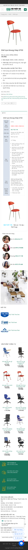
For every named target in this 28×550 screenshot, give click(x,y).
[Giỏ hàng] (25, 9)
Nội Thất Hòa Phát (14, 330)
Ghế (10, 14)
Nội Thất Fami (13, 322)
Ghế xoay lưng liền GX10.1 (7, 408)
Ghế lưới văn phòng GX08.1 (7, 451)
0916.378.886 (19, 248)
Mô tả (3, 113)
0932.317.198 (19, 256)
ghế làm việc (6, 96)
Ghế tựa (15, 14)
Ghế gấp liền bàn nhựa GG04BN (21, 429)
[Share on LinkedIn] (11, 103)
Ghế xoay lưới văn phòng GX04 (20, 451)
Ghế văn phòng (15, 98)
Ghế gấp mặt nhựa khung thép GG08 (21, 385)
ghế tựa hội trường (13, 96)
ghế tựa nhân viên (7, 98)
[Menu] (2, 9)
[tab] (14, 112)
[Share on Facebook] (2, 103)
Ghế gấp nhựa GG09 (7, 385)
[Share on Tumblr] (15, 103)
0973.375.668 (19, 264)
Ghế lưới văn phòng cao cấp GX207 (7, 429)
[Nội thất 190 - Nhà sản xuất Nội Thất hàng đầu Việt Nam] (14, 9)
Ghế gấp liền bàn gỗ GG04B (7, 362)
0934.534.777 (18, 239)
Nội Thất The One (14, 314)
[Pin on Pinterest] (8, 103)
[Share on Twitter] (5, 103)
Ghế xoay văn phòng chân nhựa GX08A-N (21, 408)
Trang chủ (4, 14)
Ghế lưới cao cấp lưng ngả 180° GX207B (21, 363)
